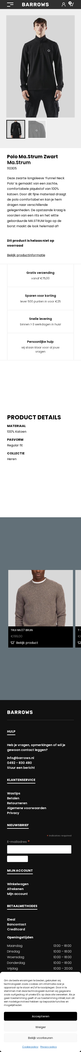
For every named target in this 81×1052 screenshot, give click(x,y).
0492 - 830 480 (19, 763)
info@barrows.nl (20, 758)
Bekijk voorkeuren (40, 1038)
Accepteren (40, 1016)
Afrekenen (15, 889)
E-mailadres (18, 842)
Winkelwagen (18, 884)
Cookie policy (30, 1046)
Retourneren (17, 803)
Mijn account (17, 894)
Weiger (40, 1027)
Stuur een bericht (21, 767)
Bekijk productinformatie (26, 255)
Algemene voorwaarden (26, 808)
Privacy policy (48, 1046)
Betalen (13, 798)
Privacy (13, 813)
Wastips (13, 793)
